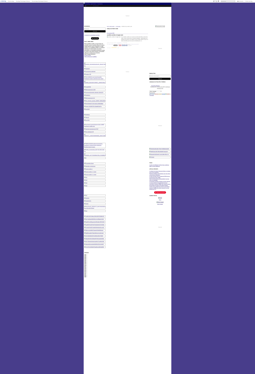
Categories (118, 26)
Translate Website (155, 85)
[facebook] (214, 1)
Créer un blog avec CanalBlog (90, 56)
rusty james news (110, 26)
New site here (96, 5)
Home (85, 5)
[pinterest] (218, 1)
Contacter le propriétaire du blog (91, 35)
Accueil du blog (87, 55)
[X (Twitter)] (216, 1)
